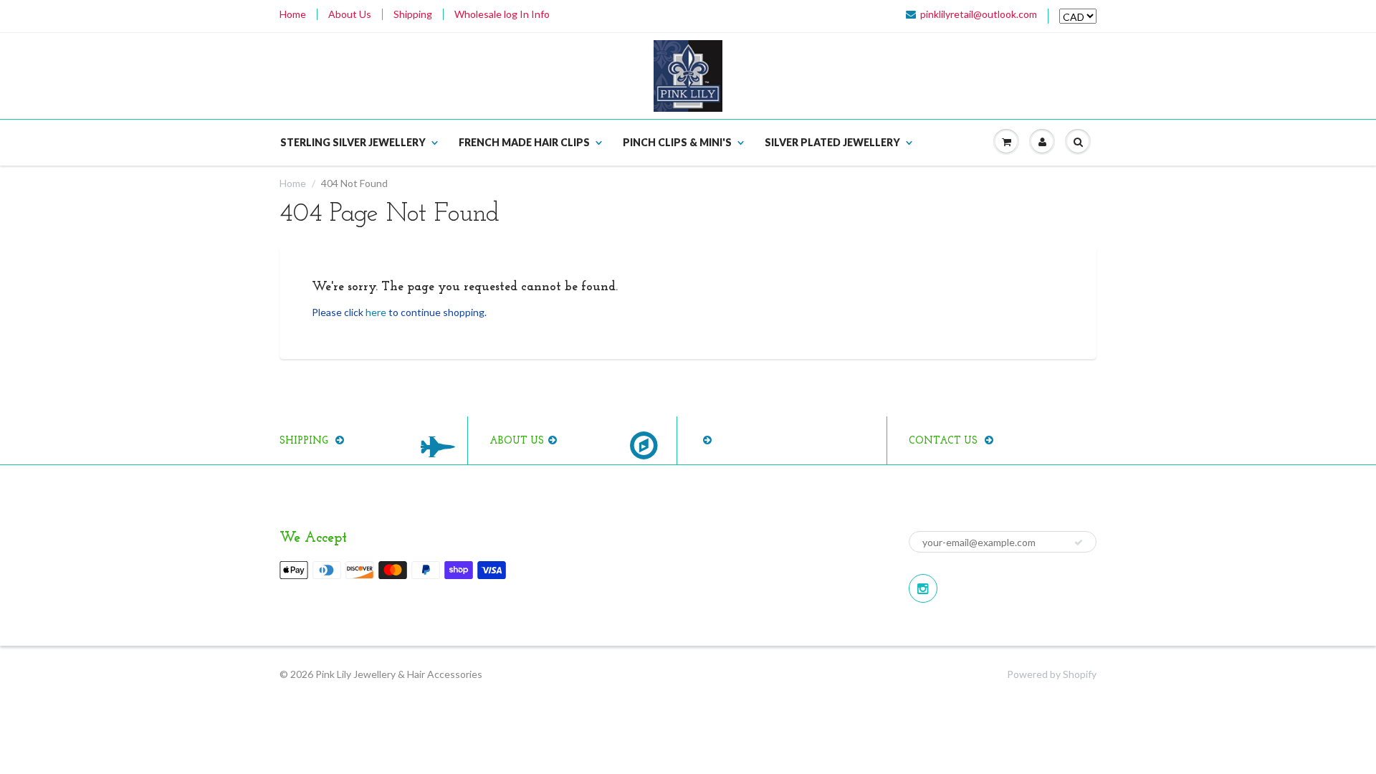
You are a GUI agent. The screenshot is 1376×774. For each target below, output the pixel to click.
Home (293, 14)
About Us (349, 14)
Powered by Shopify (1051, 674)
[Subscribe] (1079, 542)
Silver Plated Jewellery (832, 142)
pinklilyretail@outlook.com (978, 14)
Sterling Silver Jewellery (353, 142)
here (376, 312)
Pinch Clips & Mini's (677, 142)
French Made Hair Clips (524, 142)
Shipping (412, 14)
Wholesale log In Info (502, 14)
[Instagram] (923, 588)
